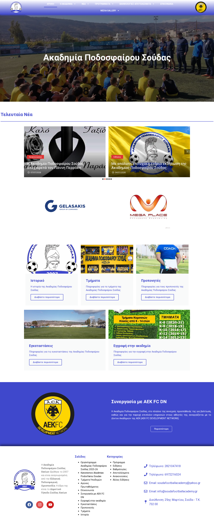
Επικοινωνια (166, 4)
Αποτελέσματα (121, 472)
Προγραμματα (102, 4)
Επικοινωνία (87, 490)
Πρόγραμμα (119, 462)
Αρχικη (50, 4)
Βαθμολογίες (120, 469)
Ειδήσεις (117, 157)
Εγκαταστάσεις (89, 504)
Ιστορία (85, 514)
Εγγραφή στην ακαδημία (93, 500)
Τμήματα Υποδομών (91, 479)
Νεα (84, 4)
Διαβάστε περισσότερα (47, 297)
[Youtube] (50, 504)
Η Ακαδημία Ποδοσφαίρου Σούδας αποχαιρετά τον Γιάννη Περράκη (55, 165)
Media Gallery (108, 10)
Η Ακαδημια (66, 4)
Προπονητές (87, 507)
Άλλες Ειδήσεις (121, 479)
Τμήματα (85, 511)
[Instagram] (39, 504)
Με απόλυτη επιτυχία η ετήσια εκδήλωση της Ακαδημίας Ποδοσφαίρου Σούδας (148, 165)
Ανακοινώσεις (35, 157)
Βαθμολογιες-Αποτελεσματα (135, 4)
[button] (103, 179)
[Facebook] (29, 504)
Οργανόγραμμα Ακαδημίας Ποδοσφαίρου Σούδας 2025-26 (94, 466)
